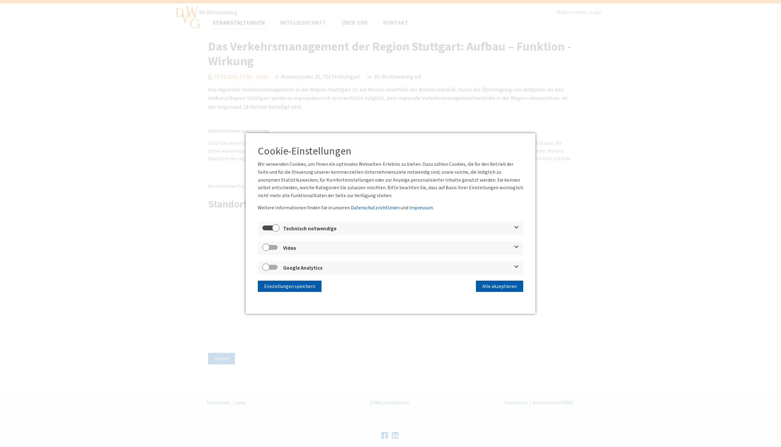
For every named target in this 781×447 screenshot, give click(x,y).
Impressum (421, 207)
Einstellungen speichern (289, 286)
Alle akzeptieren (499, 286)
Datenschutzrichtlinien (375, 207)
